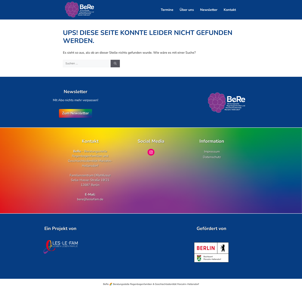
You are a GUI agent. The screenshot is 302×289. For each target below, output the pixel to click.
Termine (167, 9)
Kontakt (230, 9)
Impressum (212, 151)
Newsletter (208, 9)
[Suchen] (115, 63)
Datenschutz (212, 157)
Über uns (187, 9)
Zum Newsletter (75, 113)
